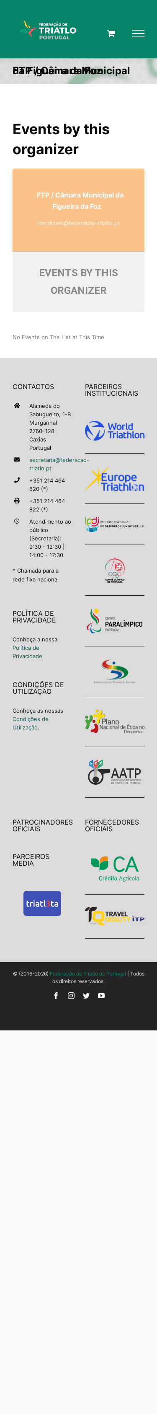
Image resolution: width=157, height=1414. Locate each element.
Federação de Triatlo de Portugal (88, 973)
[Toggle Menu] (138, 33)
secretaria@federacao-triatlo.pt (50, 464)
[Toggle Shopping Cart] (111, 33)
